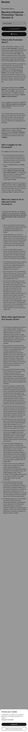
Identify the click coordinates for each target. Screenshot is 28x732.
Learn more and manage (7, 719)
